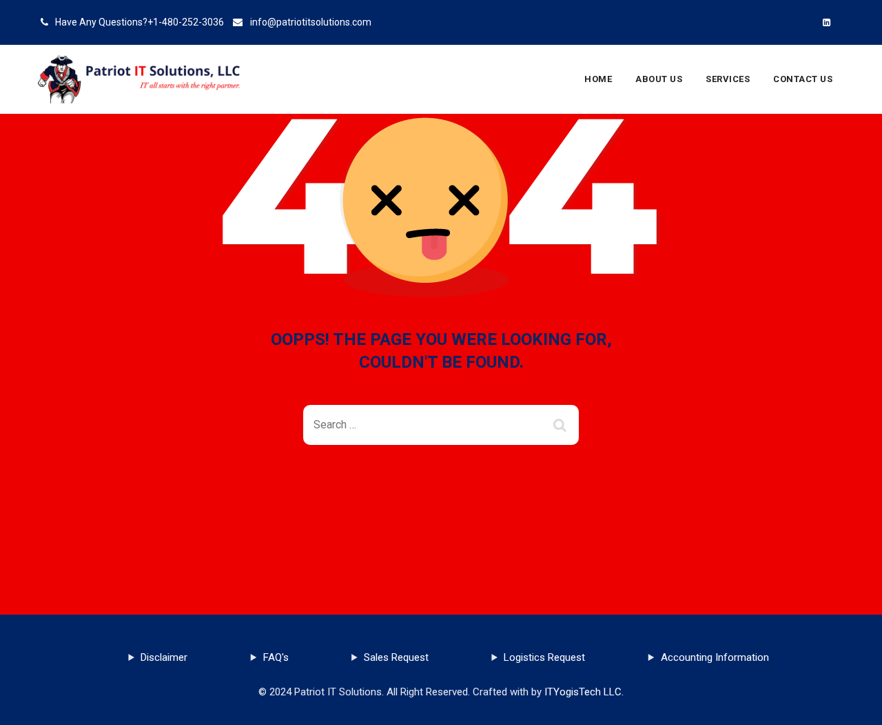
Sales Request (396, 657)
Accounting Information (715, 657)
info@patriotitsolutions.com (310, 22)
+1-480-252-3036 (185, 22)
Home (598, 79)
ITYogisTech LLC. (584, 692)
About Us (658, 79)
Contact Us (802, 79)
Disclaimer (164, 657)
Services (728, 79)
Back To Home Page (430, 494)
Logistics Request (544, 657)
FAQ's (276, 657)
